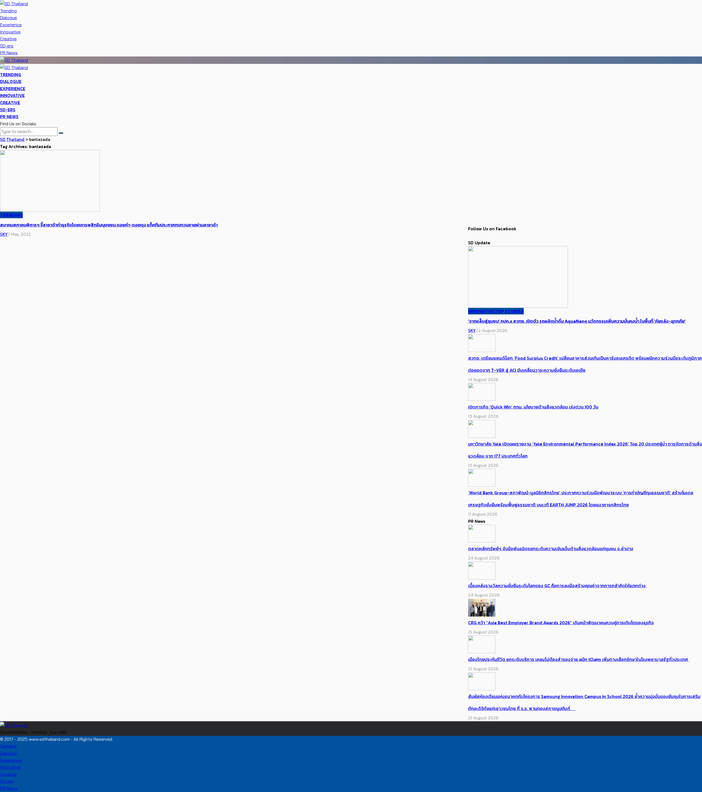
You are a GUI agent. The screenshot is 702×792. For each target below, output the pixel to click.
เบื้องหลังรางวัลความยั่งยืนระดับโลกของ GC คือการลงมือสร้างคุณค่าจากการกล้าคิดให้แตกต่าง (557, 585)
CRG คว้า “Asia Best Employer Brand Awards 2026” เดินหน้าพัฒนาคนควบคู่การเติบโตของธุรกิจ (561, 622)
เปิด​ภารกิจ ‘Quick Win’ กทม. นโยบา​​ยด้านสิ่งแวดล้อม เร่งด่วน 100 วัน (533, 407)
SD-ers (6, 46)
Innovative (10, 32)
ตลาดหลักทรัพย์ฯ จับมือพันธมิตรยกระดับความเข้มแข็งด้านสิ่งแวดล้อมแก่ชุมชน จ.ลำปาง (550, 548)
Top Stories (509, 311)
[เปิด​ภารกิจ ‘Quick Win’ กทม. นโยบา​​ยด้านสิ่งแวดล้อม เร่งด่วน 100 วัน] (482, 391)
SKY (4, 234)
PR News (9, 52)
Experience (11, 24)
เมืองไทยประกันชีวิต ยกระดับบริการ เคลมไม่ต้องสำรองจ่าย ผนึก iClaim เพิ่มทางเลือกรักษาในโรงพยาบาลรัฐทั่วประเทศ (578, 659)
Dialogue (8, 17)
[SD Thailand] (14, 3)
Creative (8, 38)
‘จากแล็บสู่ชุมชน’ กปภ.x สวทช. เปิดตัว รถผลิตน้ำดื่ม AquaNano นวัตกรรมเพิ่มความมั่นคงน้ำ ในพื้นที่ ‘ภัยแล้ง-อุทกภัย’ (577, 321)
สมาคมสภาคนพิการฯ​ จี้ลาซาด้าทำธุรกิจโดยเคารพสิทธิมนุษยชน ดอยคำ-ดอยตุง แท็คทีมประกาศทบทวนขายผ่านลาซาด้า (109, 225)
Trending (8, 10)
